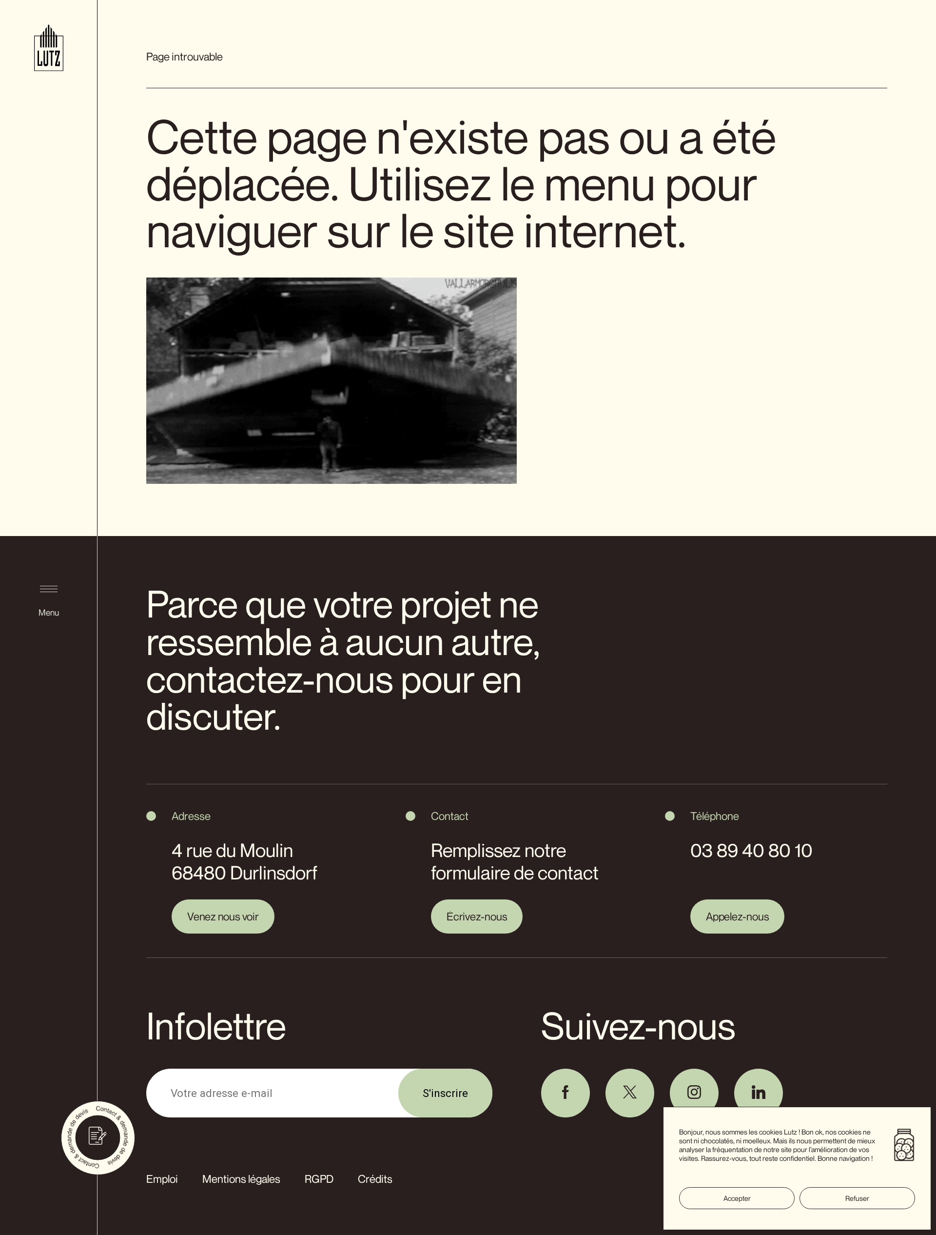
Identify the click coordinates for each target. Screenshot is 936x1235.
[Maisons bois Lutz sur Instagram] (694, 1093)
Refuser (857, 1198)
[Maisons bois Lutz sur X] (629, 1093)
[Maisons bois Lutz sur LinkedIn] (758, 1093)
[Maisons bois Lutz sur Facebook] (565, 1093)
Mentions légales (241, 1178)
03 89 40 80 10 (751, 850)
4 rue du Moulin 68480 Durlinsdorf (244, 861)
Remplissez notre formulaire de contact (515, 861)
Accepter (737, 1198)
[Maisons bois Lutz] (48, 49)
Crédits (375, 1178)
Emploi (162, 1178)
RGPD (319, 1178)
